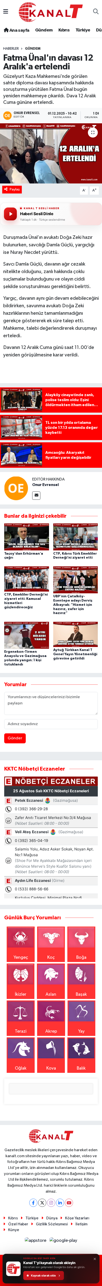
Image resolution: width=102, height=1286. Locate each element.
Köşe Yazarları (77, 1218)
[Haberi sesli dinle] (10, 213)
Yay (81, 1031)
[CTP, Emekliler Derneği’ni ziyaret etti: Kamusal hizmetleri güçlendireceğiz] (26, 579)
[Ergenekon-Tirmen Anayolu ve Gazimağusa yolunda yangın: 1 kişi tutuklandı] (26, 635)
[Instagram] (51, 1203)
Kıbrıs (64, 30)
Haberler (11, 48)
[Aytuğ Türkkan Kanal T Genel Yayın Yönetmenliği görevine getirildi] (75, 634)
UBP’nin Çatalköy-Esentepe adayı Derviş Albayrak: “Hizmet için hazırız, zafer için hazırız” (72, 605)
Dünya (51, 1218)
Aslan (51, 994)
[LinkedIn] (60, 1203)
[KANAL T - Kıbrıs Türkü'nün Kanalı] (51, 12)
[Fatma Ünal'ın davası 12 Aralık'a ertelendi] (51, 153)
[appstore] (36, 1241)
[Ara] (96, 12)
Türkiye (83, 30)
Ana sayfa (18, 30)
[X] (42, 1203)
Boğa (81, 957)
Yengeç (21, 957)
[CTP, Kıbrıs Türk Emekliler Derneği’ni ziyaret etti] (75, 536)
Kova (51, 1068)
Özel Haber (18, 1224)
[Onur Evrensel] (16, 488)
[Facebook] (33, 1203)
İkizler (20, 994)
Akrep (51, 1031)
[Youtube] (69, 1203)
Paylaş (15, 189)
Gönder (15, 738)
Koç (51, 957)
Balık (81, 1068)
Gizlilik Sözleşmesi (52, 1224)
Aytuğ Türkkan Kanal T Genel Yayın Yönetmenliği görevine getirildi (75, 654)
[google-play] (63, 1241)
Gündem (43, 30)
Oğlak (20, 1068)
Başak (81, 994)
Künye (13, 1230)
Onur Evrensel (45, 485)
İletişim (81, 1224)
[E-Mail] (36, 495)
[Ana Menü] (5, 12)
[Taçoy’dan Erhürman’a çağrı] (26, 536)
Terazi (20, 1031)
